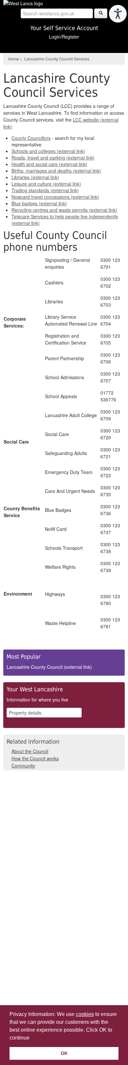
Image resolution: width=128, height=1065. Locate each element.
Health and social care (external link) (49, 164)
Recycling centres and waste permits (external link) (64, 210)
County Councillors (31, 138)
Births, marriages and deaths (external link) (56, 170)
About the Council (29, 751)
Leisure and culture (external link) (46, 183)
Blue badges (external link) (39, 203)
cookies (85, 1014)
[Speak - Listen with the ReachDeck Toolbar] (118, 14)
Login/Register (64, 36)
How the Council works (35, 758)
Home (13, 58)
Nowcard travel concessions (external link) (55, 197)
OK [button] (64, 1053)
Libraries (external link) (35, 177)
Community (23, 765)
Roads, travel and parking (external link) (53, 157)
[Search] (100, 13)
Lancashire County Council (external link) (49, 667)
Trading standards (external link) (45, 190)
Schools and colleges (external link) (48, 151)
